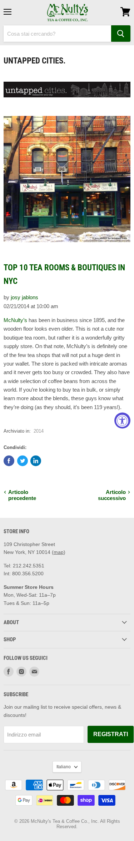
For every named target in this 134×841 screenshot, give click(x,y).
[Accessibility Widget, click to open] (122, 421)
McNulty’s (15, 320)
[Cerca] (120, 33)
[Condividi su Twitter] (22, 460)
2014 (39, 431)
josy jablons (24, 297)
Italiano (63, 766)
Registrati (110, 734)
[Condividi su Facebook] (9, 460)
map (59, 552)
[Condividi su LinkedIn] (35, 460)
